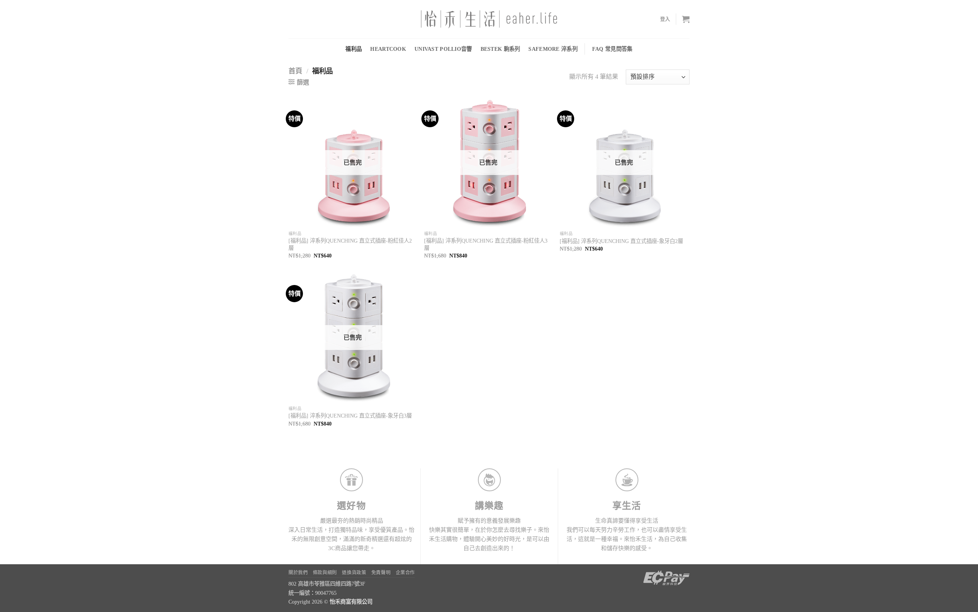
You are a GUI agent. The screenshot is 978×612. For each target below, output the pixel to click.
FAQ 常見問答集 (612, 49)
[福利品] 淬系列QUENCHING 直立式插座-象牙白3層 (350, 416)
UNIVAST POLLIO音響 (443, 49)
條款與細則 (325, 572)
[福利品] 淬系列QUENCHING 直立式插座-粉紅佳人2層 (350, 244)
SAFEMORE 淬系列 (552, 49)
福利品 (353, 49)
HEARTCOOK (388, 49)
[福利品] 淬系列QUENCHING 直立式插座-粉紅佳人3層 (485, 244)
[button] (665, 19)
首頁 (295, 71)
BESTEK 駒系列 (500, 49)
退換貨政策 (354, 572)
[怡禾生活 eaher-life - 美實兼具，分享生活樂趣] (489, 19)
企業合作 (405, 572)
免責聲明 (380, 572)
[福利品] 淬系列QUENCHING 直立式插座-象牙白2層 (621, 241)
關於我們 (298, 572)
